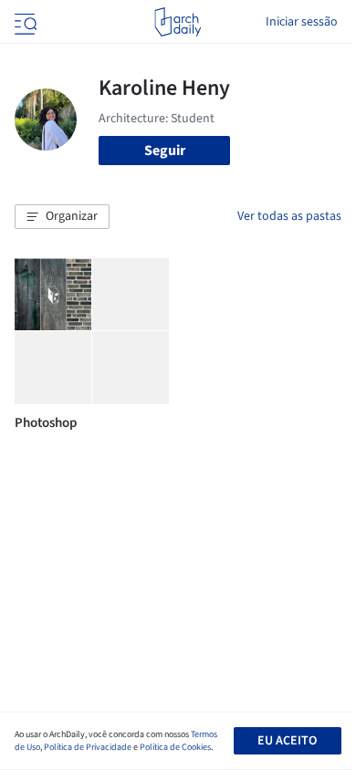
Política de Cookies (175, 747)
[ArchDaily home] (177, 21)
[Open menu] (24, 22)
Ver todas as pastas (289, 216)
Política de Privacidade (87, 747)
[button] (62, 217)
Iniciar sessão (302, 22)
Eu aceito (287, 741)
